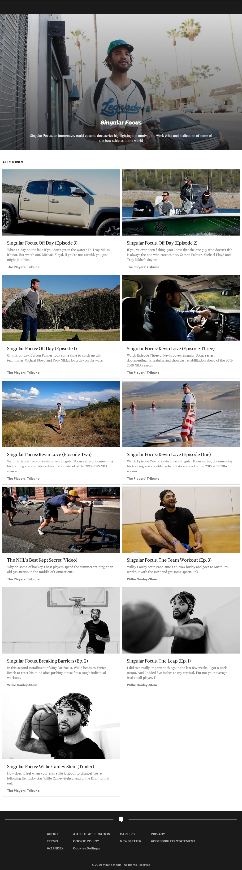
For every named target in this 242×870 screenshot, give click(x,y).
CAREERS (127, 834)
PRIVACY (158, 834)
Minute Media (112, 864)
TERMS (52, 841)
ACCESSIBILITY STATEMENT (173, 841)
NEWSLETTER (130, 841)
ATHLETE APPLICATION (91, 834)
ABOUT (52, 834)
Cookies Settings (86, 848)
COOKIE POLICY (86, 841)
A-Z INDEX (55, 848)
